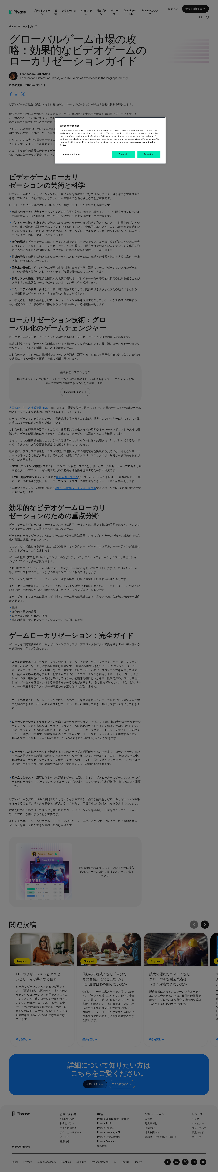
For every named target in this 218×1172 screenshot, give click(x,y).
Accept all (149, 154)
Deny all (123, 154)
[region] (110, 140)
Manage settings (71, 154)
